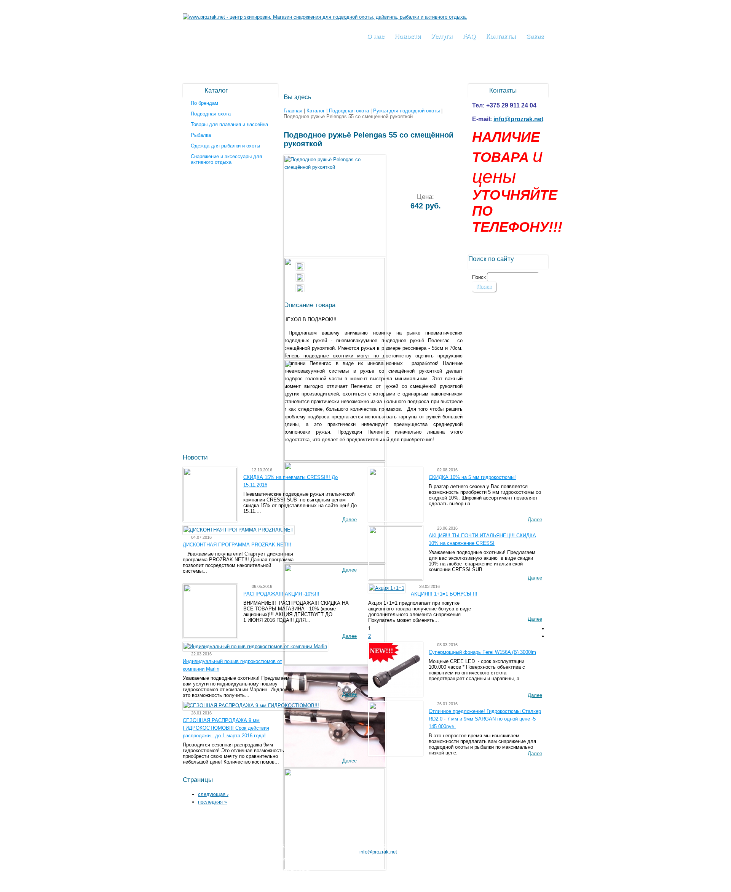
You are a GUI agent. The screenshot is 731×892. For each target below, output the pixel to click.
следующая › (213, 794)
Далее (349, 519)
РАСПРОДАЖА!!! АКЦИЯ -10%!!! (281, 594)
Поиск (479, 277)
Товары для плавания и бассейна (229, 124)
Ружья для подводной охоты (406, 111)
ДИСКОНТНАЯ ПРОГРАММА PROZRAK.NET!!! (237, 545)
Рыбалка (201, 135)
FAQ (469, 36)
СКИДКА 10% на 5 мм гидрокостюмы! (472, 477)
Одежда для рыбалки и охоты (225, 146)
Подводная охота (211, 114)
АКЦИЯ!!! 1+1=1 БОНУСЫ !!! (444, 594)
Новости (407, 36)
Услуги (441, 36)
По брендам (204, 103)
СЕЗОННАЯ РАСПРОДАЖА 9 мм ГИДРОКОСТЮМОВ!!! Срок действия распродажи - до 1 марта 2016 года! (226, 727)
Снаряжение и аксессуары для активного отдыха (226, 159)
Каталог (315, 111)
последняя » (212, 802)
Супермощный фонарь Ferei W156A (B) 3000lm (482, 652)
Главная (293, 111)
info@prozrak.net (518, 119)
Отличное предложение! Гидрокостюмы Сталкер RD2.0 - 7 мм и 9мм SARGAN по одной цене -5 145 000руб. (485, 718)
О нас (375, 36)
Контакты (501, 36)
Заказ (535, 36)
